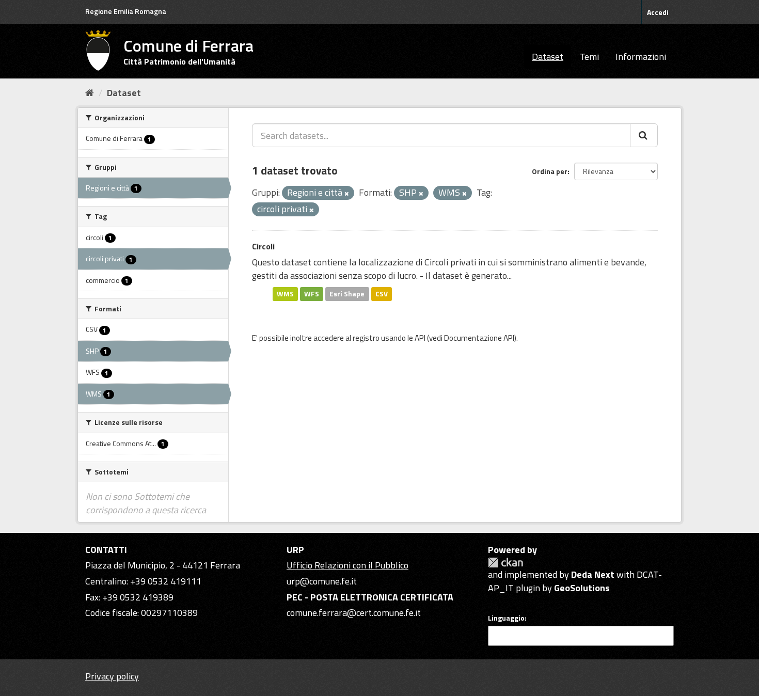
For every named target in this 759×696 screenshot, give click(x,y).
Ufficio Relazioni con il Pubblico (347, 565)
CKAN (505, 562)
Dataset (547, 57)
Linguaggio (506, 618)
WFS (311, 294)
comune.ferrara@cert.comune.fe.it (354, 613)
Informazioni (640, 57)
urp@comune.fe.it (322, 581)
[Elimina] (346, 193)
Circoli (263, 246)
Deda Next (592, 574)
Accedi (658, 12)
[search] (644, 135)
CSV (381, 294)
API (420, 338)
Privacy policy (112, 676)
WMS (285, 294)
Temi (589, 57)
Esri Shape (347, 294)
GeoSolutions (582, 588)
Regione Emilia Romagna (125, 11)
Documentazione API (479, 338)
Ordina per (549, 171)
